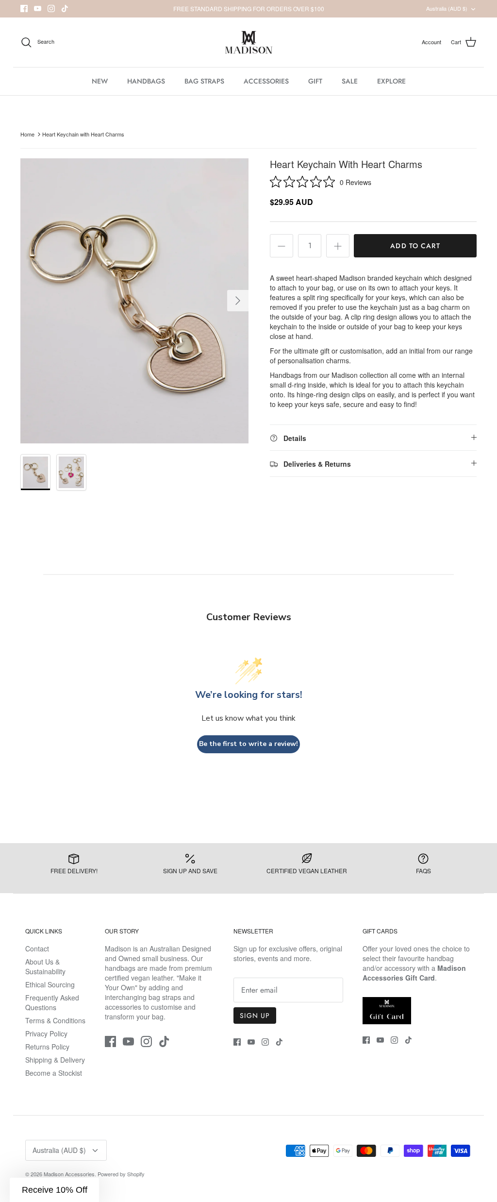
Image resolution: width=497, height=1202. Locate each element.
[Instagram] (51, 8)
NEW (100, 81)
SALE (350, 81)
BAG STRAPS (204, 81)
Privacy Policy (46, 1033)
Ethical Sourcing (50, 984)
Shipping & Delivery (55, 1060)
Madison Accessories (69, 1174)
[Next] (237, 300)
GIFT (315, 81)
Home (27, 134)
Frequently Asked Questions (52, 1002)
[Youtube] (37, 8)
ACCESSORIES (266, 81)
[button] (54, 1190)
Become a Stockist (53, 1073)
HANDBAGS (146, 81)
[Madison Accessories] (248, 42)
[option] (134, 301)
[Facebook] (24, 8)
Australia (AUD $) (446, 8)
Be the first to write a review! (248, 743)
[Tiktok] (64, 8)
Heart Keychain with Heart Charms (83, 134)
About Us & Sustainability (45, 966)
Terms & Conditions (55, 1020)
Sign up (255, 1015)
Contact (37, 948)
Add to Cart (415, 246)
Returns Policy (47, 1046)
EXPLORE (391, 81)
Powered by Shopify (121, 1174)
